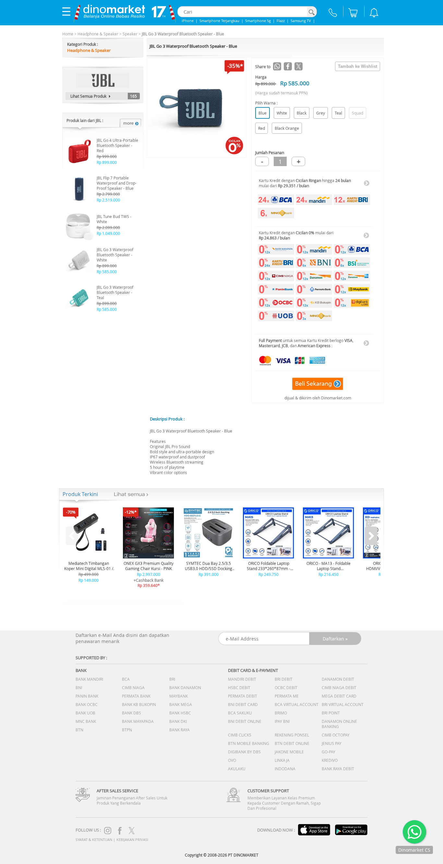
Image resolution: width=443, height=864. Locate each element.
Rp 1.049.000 (108, 233)
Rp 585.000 (107, 271)
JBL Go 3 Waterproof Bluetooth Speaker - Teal (115, 292)
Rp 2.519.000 (108, 199)
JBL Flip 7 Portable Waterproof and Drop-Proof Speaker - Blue (117, 183)
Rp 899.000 (107, 162)
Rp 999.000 (107, 156)
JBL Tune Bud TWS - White (114, 219)
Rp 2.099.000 (108, 227)
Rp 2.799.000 (108, 194)
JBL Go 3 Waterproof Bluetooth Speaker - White (115, 254)
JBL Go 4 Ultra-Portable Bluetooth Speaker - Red (117, 145)
